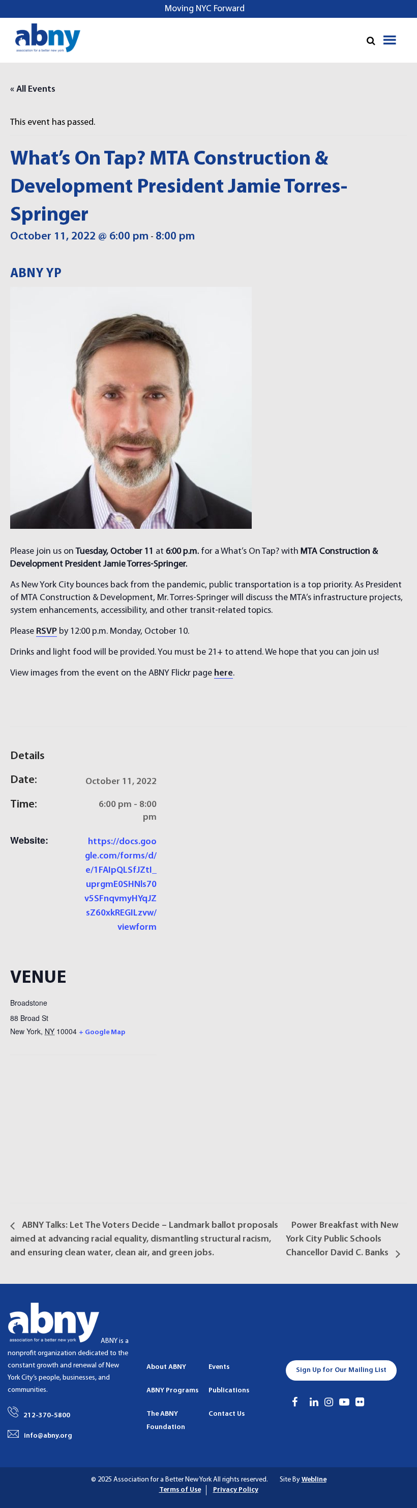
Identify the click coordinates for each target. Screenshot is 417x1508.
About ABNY (166, 1367)
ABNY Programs (172, 1390)
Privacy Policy (235, 1490)
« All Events (32, 89)
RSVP (46, 631)
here (223, 673)
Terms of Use (180, 1490)
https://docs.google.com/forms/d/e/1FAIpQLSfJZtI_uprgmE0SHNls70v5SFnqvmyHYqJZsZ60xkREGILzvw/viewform (120, 884)
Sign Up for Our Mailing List (341, 1370)
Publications (228, 1390)
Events (218, 1367)
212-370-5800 (46, 1415)
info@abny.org (48, 1436)
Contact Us (226, 1414)
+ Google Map (102, 1032)
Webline (314, 1480)
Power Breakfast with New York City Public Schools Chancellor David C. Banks (342, 1239)
